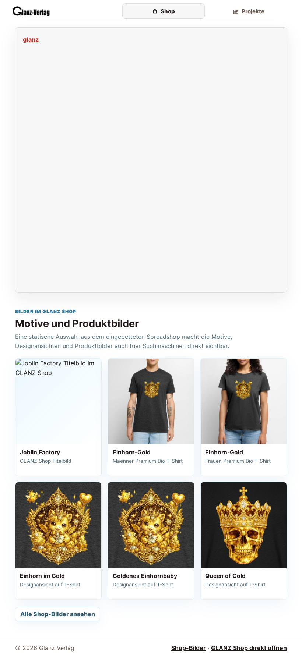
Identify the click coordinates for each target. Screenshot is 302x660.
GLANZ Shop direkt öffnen (249, 648)
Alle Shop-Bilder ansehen (57, 614)
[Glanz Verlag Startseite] (66, 11)
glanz (31, 39)
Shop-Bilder (188, 648)
